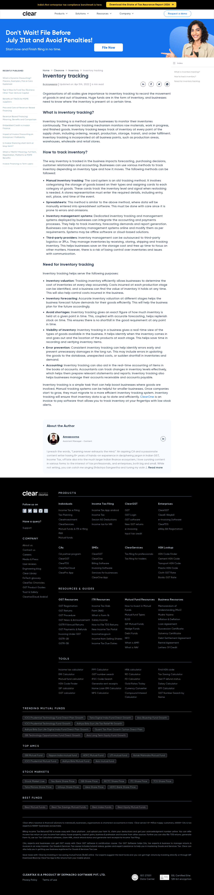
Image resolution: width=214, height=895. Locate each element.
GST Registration (68, 606)
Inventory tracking (93, 70)
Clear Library (29, 573)
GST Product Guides (34, 587)
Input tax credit (133, 533)
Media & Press (30, 559)
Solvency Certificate (169, 633)
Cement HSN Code (169, 558)
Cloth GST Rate (167, 572)
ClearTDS (163, 524)
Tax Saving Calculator (170, 674)
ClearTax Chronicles (34, 582)
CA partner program (70, 554)
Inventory (74, 70)
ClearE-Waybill (166, 515)
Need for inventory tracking (187, 81)
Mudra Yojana (165, 614)
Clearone (59, 70)
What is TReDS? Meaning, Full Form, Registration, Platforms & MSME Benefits (20, 155)
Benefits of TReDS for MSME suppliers (15, 100)
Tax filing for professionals (139, 554)
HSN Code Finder (167, 554)
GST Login (130, 515)
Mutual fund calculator (71, 679)
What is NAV (131, 647)
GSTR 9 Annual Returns (71, 624)
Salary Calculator (167, 683)
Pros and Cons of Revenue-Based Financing (19, 109)
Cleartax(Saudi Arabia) (35, 596)
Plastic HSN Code (168, 568)
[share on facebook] (151, 84)
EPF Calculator (166, 688)
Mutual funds (66, 537)
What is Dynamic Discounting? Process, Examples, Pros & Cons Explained (18, 81)
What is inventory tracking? (187, 72)
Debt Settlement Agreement (174, 638)
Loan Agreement (167, 624)
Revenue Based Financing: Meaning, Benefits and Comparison (19, 118)
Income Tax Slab (101, 606)
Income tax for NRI (102, 524)
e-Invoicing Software (169, 519)
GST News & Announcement (74, 620)
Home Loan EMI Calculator (106, 688)
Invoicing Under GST (70, 634)
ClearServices (66, 524)
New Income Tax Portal (104, 629)
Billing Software (100, 563)
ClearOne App (100, 577)
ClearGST (163, 510)
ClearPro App (66, 572)
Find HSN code (166, 669)
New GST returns (134, 524)
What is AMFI (132, 642)
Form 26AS (97, 610)
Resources (103, 13)
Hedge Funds (132, 628)
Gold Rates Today (135, 683)
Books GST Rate (167, 577)
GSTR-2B (64, 638)
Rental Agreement (168, 642)
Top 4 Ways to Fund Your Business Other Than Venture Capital (18, 91)
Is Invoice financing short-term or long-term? (18, 144)
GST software (132, 519)
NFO (127, 638)
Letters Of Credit (167, 647)
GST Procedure (67, 615)
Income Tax (98, 515)
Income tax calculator (71, 669)
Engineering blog (32, 568)
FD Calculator (132, 679)
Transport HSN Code (169, 563)
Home (46, 70)
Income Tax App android (105, 510)
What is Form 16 (100, 615)
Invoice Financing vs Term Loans (18, 164)
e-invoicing (131, 529)
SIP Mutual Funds (134, 624)
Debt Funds (131, 633)
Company (125, 13)
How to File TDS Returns (105, 624)
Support (27, 528)
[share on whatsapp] (167, 84)
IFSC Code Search (102, 679)
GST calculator (67, 693)
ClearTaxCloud (67, 568)
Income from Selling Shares (107, 638)
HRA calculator (133, 669)
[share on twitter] (159, 84)
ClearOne (147, 396)
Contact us (29, 550)
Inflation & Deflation (169, 619)
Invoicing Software (102, 568)
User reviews (29, 564)
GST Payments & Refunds (73, 629)
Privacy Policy (30, 879)
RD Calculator (132, 674)
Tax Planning (65, 515)
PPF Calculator (100, 669)
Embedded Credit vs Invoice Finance (16, 127)
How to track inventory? (185, 76)
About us (28, 545)
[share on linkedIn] (143, 84)
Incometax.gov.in (101, 634)
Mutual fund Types (135, 614)
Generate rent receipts (105, 683)
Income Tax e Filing (69, 510)
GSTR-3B (64, 643)
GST (127, 510)
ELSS (127, 619)
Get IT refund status (169, 679)
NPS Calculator (100, 693)
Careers (27, 554)
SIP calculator (66, 688)
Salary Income (100, 620)
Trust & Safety (30, 592)
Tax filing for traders (135, 558)
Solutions (81, 13)
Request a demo (177, 13)
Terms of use (49, 879)
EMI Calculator (66, 674)
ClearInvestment (68, 519)
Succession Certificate (171, 628)
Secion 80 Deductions (104, 519)
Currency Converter (136, 688)
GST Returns (65, 610)
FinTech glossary (32, 578)
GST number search (103, 674)
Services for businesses (105, 572)
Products (60, 13)
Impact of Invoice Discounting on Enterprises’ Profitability (18, 135)
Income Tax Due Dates (104, 643)
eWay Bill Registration (170, 529)
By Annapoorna (50, 84)
